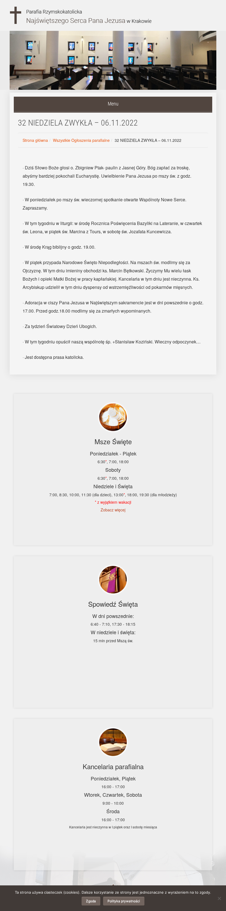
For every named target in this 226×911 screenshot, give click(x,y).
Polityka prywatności (123, 901)
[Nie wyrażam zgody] (219, 898)
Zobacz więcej (113, 510)
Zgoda (91, 901)
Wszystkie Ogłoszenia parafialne (81, 140)
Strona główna (35, 140)
